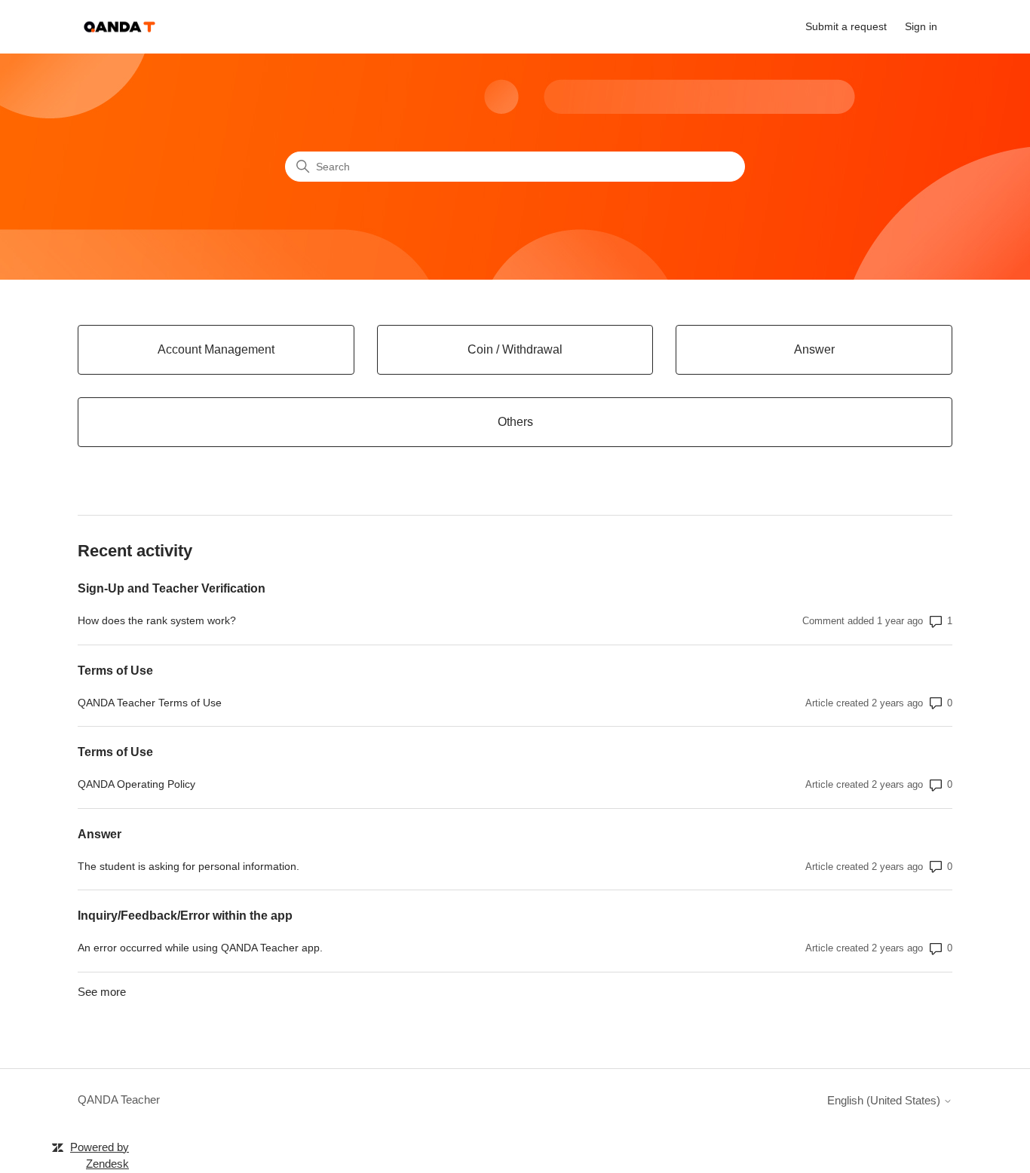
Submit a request (846, 26)
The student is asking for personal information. (188, 866)
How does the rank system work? (157, 620)
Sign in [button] (921, 26)
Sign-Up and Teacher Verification (171, 588)
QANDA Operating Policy (136, 784)
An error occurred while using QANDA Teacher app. (200, 948)
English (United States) (885, 1100)
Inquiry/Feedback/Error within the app (185, 915)
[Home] (119, 27)
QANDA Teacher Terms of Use (150, 703)
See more (102, 991)
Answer (99, 834)
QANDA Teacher (119, 1099)
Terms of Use (115, 670)
